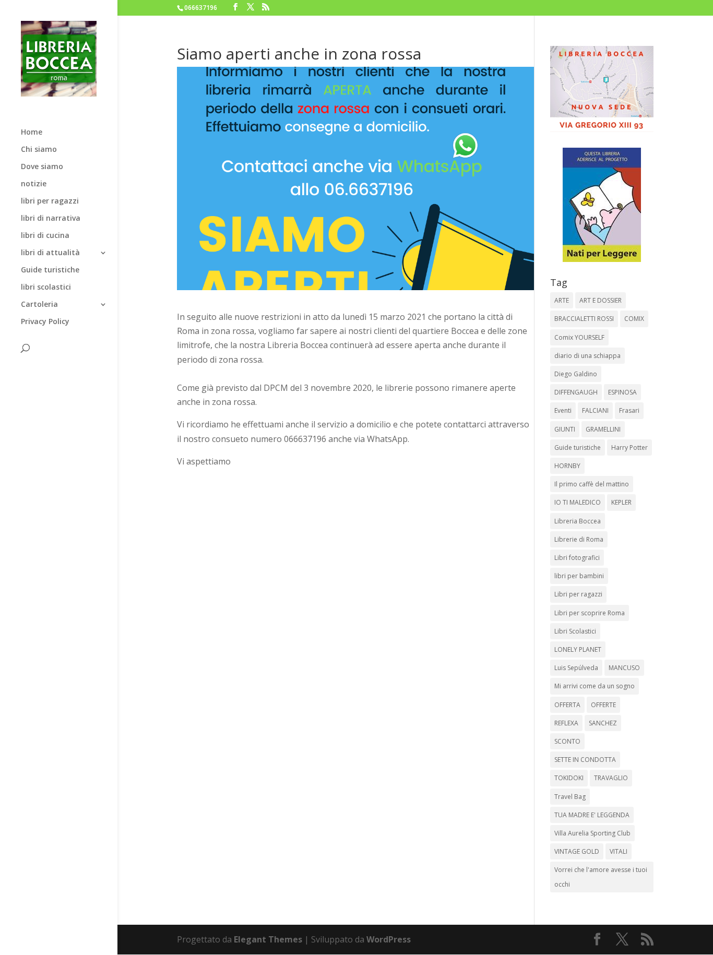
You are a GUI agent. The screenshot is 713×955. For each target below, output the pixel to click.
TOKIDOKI (569, 777)
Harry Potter (629, 447)
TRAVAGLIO (611, 777)
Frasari (629, 410)
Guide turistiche (50, 270)
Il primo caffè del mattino (591, 484)
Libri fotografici (577, 557)
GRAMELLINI (603, 429)
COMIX (634, 318)
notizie (33, 184)
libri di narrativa (50, 218)
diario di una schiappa (587, 355)
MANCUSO (624, 667)
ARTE (561, 300)
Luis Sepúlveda (576, 667)
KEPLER (621, 502)
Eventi (563, 410)
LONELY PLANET (577, 649)
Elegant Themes (268, 939)
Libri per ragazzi (578, 594)
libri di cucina (45, 236)
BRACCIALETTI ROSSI (584, 318)
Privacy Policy (45, 322)
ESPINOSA (622, 392)
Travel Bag (570, 796)
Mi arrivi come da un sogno (594, 686)
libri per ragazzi (50, 201)
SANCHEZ (603, 723)
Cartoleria (39, 305)
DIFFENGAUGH (576, 392)
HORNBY (567, 465)
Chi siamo (39, 150)
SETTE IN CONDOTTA (585, 759)
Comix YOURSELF (579, 337)
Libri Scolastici (575, 631)
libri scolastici (46, 287)
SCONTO (567, 741)
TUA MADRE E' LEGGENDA (591, 814)
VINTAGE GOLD (576, 851)
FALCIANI (595, 410)
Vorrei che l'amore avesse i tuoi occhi (600, 876)
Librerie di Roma (578, 539)
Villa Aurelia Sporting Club (592, 833)
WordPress (388, 939)
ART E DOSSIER (600, 300)
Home (31, 132)
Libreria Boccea (577, 521)
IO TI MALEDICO (577, 502)
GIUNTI (564, 429)
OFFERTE (603, 704)
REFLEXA (566, 723)
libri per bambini (579, 575)
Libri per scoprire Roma (589, 612)
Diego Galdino (575, 373)
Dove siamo (42, 167)
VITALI (618, 851)
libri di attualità (50, 253)
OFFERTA (567, 704)
